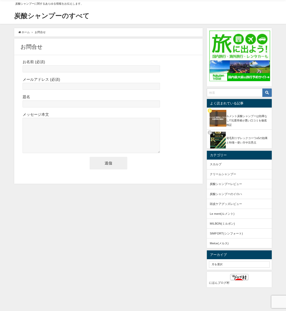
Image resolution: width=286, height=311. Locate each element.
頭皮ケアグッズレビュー (226, 203)
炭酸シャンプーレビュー (226, 183)
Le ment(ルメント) (222, 213)
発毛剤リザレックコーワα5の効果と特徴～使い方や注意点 (247, 140)
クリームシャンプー (223, 174)
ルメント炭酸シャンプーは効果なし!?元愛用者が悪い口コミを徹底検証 (246, 120)
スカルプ (216, 164)
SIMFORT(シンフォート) (226, 233)
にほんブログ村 (219, 282)
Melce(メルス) (219, 243)
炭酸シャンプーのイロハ (226, 194)
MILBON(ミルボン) (222, 223)
